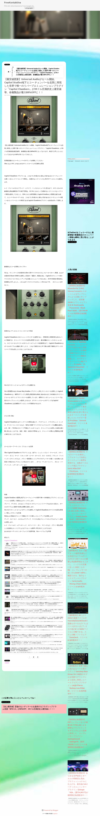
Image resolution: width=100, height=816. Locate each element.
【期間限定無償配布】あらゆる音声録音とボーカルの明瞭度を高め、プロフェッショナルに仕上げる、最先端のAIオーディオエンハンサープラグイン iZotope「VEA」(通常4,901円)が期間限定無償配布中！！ (78, 784)
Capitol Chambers (10, 540)
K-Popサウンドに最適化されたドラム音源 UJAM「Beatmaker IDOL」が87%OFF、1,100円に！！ (33, 589)
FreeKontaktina (12, 2)
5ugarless (55, 813)
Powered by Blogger (50, 810)
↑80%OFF (12, 71)
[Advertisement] (50, 50)
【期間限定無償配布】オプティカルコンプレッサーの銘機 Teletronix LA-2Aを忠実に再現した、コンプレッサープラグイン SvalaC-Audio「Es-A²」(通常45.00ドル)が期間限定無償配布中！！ (78, 514)
